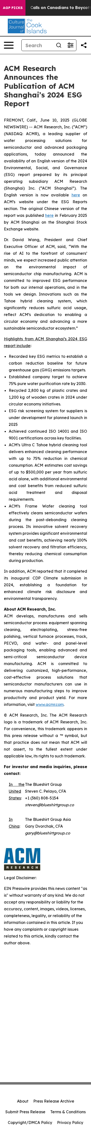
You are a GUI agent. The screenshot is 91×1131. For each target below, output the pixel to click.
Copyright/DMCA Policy (30, 1122)
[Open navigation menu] (9, 45)
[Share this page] (83, 45)
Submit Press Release (25, 1111)
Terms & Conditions (68, 1111)
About (22, 1101)
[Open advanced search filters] (70, 45)
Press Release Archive (53, 1101)
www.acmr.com (50, 704)
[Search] (59, 45)
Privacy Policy (70, 1122)
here (76, 195)
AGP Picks (13, 8)
